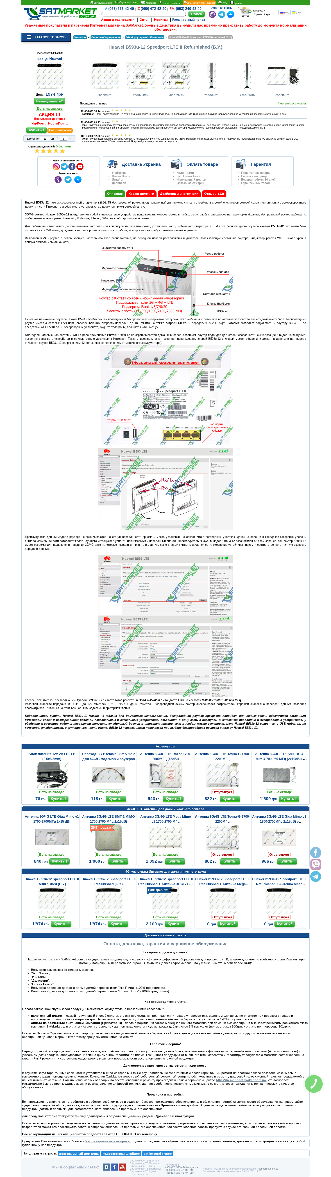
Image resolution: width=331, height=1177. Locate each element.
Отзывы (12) (214, 193)
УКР (298, 12)
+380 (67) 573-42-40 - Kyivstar (182, 1167)
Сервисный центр (128, 2)
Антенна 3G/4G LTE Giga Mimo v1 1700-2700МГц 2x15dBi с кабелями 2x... (279, 821)
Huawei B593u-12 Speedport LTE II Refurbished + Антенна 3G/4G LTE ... (165, 884)
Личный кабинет (102, 2)
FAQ (224, 2)
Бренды (238, 3)
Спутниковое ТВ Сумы (143, 1171)
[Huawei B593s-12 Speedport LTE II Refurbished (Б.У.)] (108, 912)
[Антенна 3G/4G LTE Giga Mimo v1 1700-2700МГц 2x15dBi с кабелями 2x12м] (279, 850)
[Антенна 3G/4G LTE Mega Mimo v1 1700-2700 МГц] (165, 850)
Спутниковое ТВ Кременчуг (145, 1168)
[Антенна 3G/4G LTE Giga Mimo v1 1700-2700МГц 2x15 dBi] (52, 850)
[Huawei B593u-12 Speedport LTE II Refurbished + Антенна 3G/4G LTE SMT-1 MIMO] (165, 912)
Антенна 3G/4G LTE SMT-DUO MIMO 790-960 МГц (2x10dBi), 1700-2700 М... (279, 759)
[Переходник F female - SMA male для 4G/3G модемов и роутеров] (108, 787)
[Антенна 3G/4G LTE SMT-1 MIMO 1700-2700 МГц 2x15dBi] (108, 850)
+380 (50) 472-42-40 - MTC (180, 1170)
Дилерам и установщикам (201, 2)
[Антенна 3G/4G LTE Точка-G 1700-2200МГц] (222, 787)
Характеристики (141, 193)
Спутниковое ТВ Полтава (144, 1160)
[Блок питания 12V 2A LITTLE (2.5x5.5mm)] (52, 787)
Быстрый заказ (60, 130)
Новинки (161, 19)
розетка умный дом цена (79, 1153)
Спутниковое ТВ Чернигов (145, 1163)
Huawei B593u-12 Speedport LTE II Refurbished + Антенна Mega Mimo (222, 884)
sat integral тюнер (158, 1153)
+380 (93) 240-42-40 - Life (179, 1172)
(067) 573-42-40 (121, 9)
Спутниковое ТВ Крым (142, 1166)
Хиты (144, 19)
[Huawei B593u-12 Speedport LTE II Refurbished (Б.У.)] (52, 912)
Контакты (150, 2)
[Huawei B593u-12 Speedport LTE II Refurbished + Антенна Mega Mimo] (222, 912)
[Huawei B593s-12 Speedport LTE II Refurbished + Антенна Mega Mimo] (279, 912)
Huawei (55, 59)
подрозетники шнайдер (121, 1153)
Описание (115, 193)
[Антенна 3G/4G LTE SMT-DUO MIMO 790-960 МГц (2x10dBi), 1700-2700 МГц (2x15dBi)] (279, 787)
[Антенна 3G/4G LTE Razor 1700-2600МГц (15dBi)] (165, 787)
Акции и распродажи (117, 19)
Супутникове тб (139, 1174)
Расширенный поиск (188, 19)
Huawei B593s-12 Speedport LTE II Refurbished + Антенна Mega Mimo (279, 884)
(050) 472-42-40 (153, 9)
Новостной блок (171, 3)
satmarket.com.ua (268, 1168)
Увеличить (104, 95)
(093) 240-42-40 (189, 9)
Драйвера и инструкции (179, 193)
